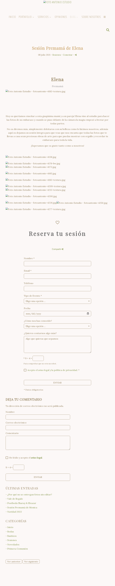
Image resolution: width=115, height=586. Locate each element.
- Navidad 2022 (14, 511)
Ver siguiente (31, 561)
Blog (73, 16)
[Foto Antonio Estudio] (57, 7)
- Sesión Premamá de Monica (21, 507)
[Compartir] (76, 54)
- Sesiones (11, 540)
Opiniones (61, 16)
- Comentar (67, 55)
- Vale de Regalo (14, 498)
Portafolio (25, 16)
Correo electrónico (16, 422)
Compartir (57, 249)
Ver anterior (13, 561)
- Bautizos (11, 535)
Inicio (12, 16)
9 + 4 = (27, 358)
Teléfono (28, 283)
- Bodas (10, 531)
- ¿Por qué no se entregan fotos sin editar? (29, 494)
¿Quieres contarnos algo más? (40, 333)
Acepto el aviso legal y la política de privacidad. (52, 370)
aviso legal (36, 457)
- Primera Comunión (17, 548)
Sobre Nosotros (91, 16)
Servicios (43, 16)
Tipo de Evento (33, 295)
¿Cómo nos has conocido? (38, 320)
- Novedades (12, 544)
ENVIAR (57, 382)
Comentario (12, 433)
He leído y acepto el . (25, 457)
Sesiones (56, 55)
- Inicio (9, 527)
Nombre (29, 258)
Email (27, 270)
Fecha (27, 308)
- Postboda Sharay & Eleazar (21, 503)
